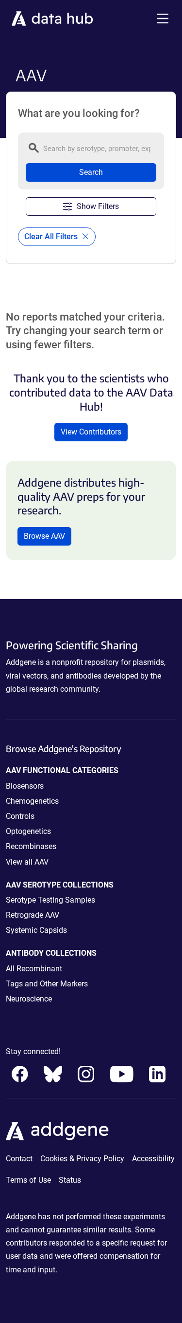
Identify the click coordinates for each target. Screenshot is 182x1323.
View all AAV (27, 862)
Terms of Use (28, 1180)
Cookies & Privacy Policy (82, 1158)
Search (91, 172)
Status (70, 1180)
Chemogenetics (32, 801)
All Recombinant (34, 968)
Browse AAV (44, 536)
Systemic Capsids (36, 930)
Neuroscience (29, 998)
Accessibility (153, 1158)
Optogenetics (28, 831)
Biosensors (25, 786)
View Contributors (91, 431)
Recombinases (31, 846)
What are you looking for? (79, 113)
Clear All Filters (52, 236)
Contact (19, 1158)
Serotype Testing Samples (50, 900)
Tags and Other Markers (47, 983)
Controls (20, 816)
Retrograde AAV (32, 915)
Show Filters (98, 206)
